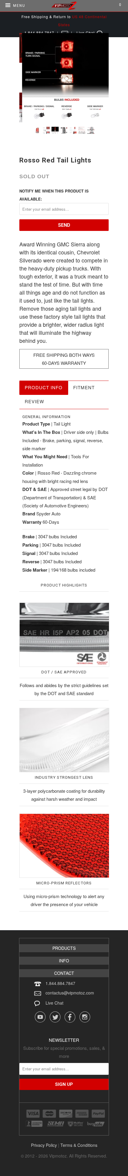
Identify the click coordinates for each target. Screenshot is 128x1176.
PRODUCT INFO (44, 387)
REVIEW (34, 401)
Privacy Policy (44, 1145)
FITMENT (84, 387)
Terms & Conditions (78, 1145)
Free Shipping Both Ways (64, 355)
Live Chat (54, 1003)
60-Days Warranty (64, 363)
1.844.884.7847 (60, 983)
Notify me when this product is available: (54, 195)
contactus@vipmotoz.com (70, 993)
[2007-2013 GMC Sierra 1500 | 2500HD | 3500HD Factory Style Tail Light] (64, 77)
